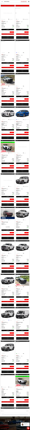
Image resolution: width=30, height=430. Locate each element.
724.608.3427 (13, 207)
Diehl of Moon (2, 140)
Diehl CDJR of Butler (2, 207)
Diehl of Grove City (17, 307)
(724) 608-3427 (24, 1)
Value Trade (7, 71)
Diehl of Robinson (2, 73)
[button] (4, 26)
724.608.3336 (13, 73)
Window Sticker (8, 103)
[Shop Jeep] (2, 2)
